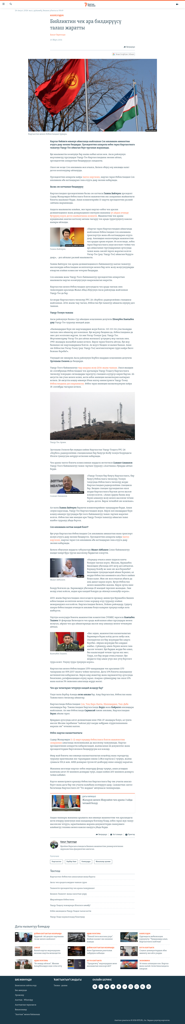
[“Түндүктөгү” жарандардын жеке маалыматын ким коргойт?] (76, 964)
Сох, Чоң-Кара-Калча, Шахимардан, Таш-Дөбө (104, 704)
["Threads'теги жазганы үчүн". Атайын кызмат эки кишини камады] (76, 937)
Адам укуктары (94, 934)
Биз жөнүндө (21, 991)
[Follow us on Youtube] (106, 986)
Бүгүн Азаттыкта (146, 948)
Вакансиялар (21, 1010)
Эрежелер (19, 995)
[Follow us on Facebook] (94, 986)
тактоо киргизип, (91, 177)
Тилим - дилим (60, 986)
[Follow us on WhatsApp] (136, 986)
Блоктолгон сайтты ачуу (25, 986)
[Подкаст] (148, 986)
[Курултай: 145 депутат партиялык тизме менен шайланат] (23, 937)
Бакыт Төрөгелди (57, 35)
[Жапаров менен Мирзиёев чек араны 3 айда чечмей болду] (66, 803)
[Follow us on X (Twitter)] (100, 986)
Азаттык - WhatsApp (24, 1000)
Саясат (37, 948)
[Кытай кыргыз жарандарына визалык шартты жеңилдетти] (23, 951)
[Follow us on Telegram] (112, 986)
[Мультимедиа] (177, 4)
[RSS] (142, 986)
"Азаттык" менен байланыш (27, 1015)
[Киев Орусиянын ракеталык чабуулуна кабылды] (76, 951)
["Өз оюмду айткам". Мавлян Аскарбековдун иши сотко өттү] (23, 964)
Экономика (144, 961)
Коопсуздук (57, 16)
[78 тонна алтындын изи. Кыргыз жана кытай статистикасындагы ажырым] (129, 964)
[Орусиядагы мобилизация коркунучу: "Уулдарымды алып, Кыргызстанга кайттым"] (129, 937)
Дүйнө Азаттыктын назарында (48, 934)
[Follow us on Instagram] (130, 986)
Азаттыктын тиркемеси (25, 1005)
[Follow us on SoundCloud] (124, 986)
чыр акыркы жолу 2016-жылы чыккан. (98, 368)
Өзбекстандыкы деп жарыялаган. (67, 384)
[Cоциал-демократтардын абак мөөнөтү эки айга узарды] (129, 951)
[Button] (129, 47)
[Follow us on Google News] (118, 986)
